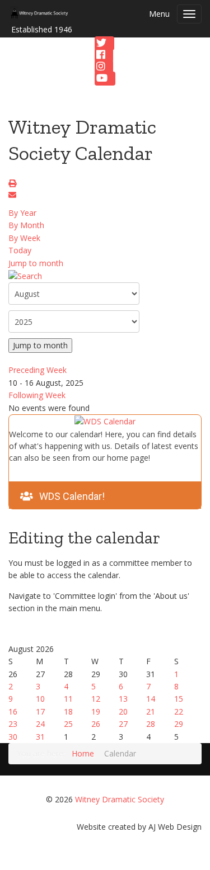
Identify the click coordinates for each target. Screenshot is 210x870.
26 (95, 723)
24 (40, 723)
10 (40, 698)
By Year (22, 212)
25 (68, 723)
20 (123, 711)
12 (95, 698)
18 (68, 711)
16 (12, 711)
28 (150, 723)
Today (19, 250)
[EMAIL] (14, 195)
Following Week (37, 395)
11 (68, 698)
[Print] (14, 184)
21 (150, 711)
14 (150, 698)
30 (12, 736)
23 (12, 723)
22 (178, 711)
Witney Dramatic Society (119, 799)
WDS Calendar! (72, 496)
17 (40, 711)
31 (40, 736)
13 (123, 698)
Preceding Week (37, 370)
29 (178, 723)
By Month (26, 225)
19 (95, 711)
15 (178, 698)
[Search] (25, 275)
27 (123, 723)
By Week (24, 238)
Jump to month (35, 263)
